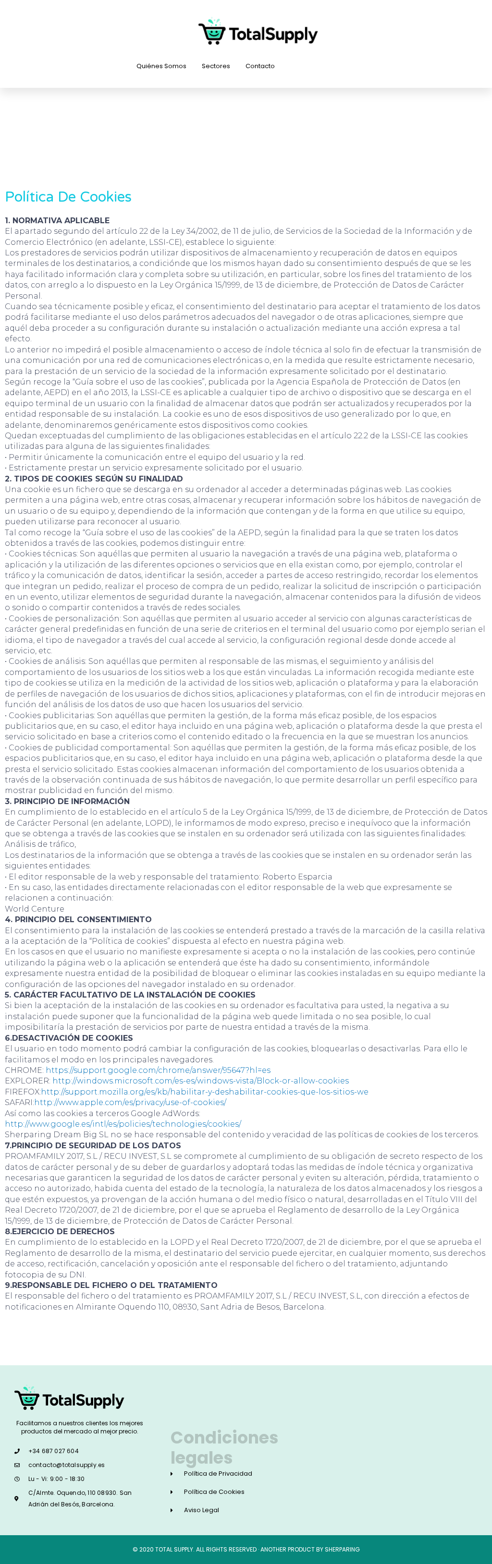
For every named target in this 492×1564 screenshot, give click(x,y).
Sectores (216, 66)
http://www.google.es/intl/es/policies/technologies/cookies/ (123, 1124)
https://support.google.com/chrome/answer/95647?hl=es (158, 1070)
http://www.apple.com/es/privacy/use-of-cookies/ (130, 1102)
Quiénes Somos (161, 66)
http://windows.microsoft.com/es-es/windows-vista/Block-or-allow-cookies (200, 1080)
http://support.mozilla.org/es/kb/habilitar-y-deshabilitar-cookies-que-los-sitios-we (205, 1091)
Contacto (260, 66)
